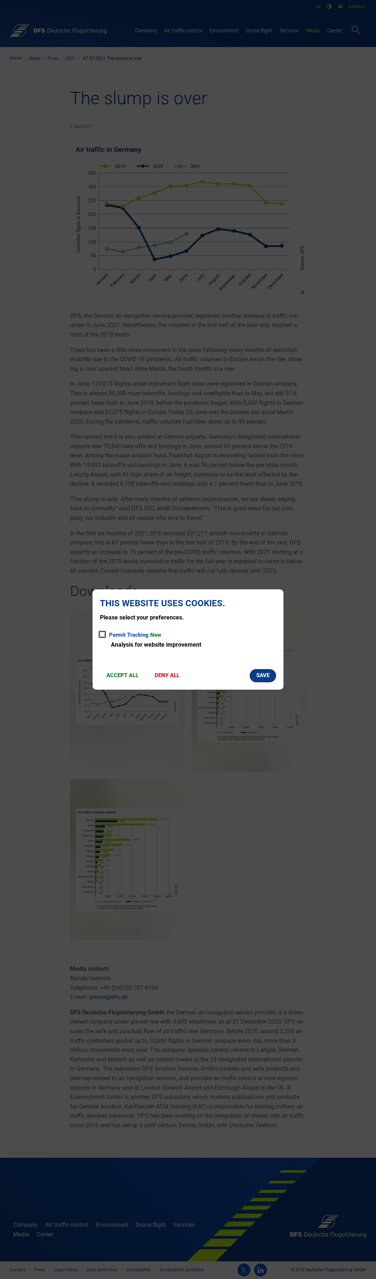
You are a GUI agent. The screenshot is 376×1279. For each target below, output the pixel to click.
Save (263, 675)
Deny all (167, 675)
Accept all (122, 675)
